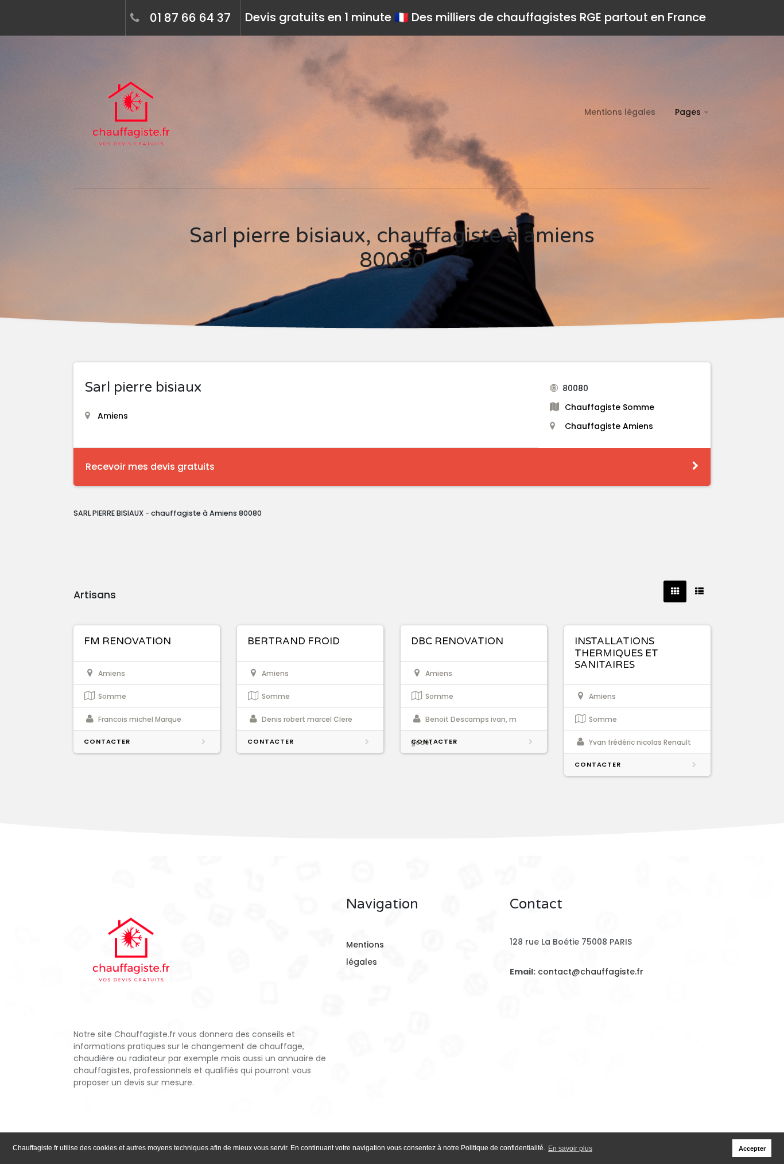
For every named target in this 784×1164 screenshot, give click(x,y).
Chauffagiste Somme (609, 407)
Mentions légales (619, 112)
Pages (688, 112)
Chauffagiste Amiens (609, 426)
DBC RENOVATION (457, 641)
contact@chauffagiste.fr (590, 971)
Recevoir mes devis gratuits (150, 466)
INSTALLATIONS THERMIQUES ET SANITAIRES (616, 653)
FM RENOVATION (127, 641)
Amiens (113, 415)
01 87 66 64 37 (190, 18)
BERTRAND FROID (293, 641)
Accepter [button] (752, 1148)
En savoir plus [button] (570, 1148)
